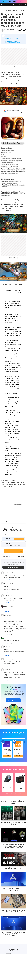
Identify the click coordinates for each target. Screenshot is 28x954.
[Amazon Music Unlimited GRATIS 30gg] (7, 744)
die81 (6, 618)
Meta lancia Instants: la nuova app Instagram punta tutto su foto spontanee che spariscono (13, 846)
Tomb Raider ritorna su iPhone (13, 868)
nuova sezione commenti (15, 42)
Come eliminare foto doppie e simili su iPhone (13, 823)
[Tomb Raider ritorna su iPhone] (13, 859)
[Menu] (2, 1)
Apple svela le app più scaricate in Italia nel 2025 (13, 889)
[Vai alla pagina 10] (19, 793)
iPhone (3, 4)
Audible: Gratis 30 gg (18, 750)
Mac (14, 4)
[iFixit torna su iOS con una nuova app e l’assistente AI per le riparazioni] (13, 901)
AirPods (20, 4)
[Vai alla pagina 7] (15, 793)
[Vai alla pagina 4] (11, 793)
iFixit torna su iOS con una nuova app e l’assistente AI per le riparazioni (13, 911)
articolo (9, 482)
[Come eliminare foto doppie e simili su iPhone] (13, 813)
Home (2, 10)
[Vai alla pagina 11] (20, 793)
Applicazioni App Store (11, 10)
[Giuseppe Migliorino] (2, 30)
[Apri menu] (20, 1)
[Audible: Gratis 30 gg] (18, 744)
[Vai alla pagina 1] (7, 793)
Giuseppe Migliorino (9, 29)
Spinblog (8, 953)
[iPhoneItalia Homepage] (13, 1)
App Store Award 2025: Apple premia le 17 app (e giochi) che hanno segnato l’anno (13, 934)
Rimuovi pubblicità (13, 66)
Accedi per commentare (13, 567)
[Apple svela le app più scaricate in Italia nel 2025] (13, 879)
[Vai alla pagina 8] (16, 793)
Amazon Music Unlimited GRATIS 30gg (7, 750)
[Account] (24, 1)
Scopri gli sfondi (12, 700)
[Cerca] (4, 1)
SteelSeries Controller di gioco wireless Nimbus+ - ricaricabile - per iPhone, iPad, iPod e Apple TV (16, 530)
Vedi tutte (13, 737)
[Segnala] (11, 580)
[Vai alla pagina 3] (10, 793)
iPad (9, 4)
